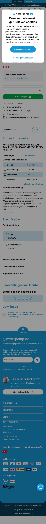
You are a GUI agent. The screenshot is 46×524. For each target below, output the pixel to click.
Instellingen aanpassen (23, 58)
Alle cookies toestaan (22, 49)
